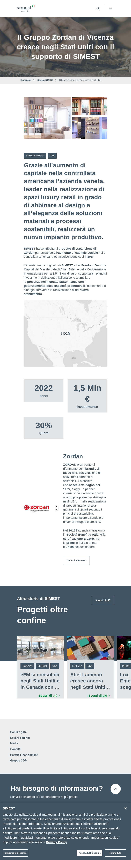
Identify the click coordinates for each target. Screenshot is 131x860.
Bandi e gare (18, 732)
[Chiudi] (125, 808)
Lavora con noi (20, 737)
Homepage (25, 80)
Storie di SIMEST (45, 80)
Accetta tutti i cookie (90, 853)
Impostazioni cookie (15, 853)
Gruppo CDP (18, 760)
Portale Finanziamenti (24, 754)
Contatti (15, 749)
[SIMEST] (25, 8)
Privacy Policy (56, 842)
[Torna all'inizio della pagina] (116, 789)
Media (14, 743)
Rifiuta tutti (115, 853)
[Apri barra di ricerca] (98, 8)
